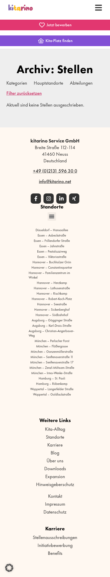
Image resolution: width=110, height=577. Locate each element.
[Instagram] (48, 198)
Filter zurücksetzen (24, 93)
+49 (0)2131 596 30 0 (55, 171)
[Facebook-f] (36, 198)
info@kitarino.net (55, 181)
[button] (52, 216)
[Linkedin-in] (61, 198)
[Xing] (74, 198)
